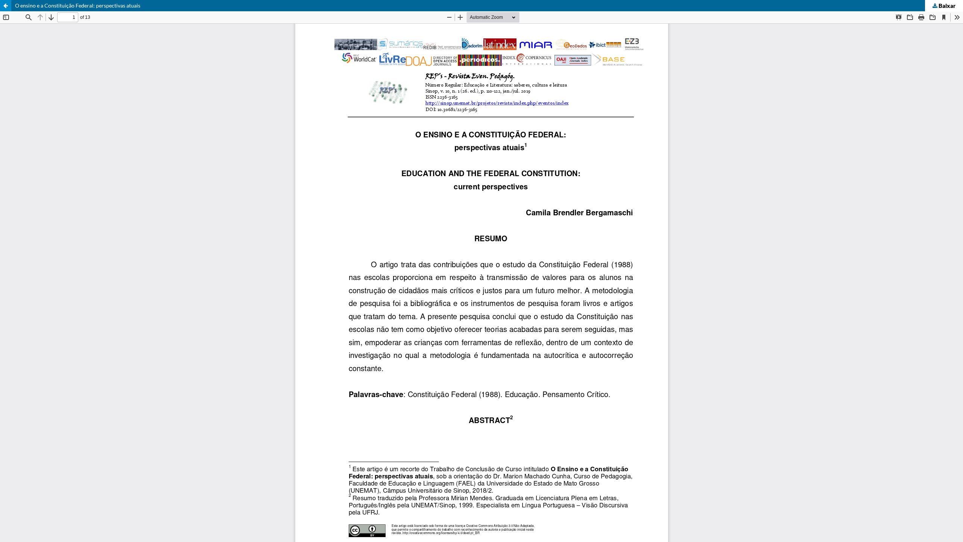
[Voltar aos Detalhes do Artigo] (5, 5)
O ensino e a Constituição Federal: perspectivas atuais (77, 5)
